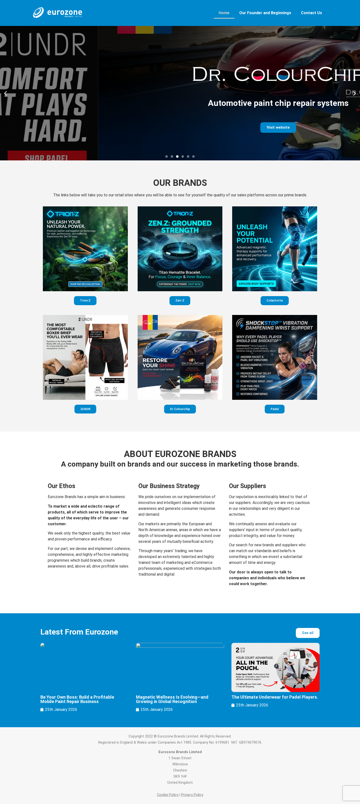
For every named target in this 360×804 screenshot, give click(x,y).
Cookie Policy (168, 795)
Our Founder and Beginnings (265, 13)
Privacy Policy (192, 795)
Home (224, 13)
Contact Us (311, 13)
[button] (5, 93)
